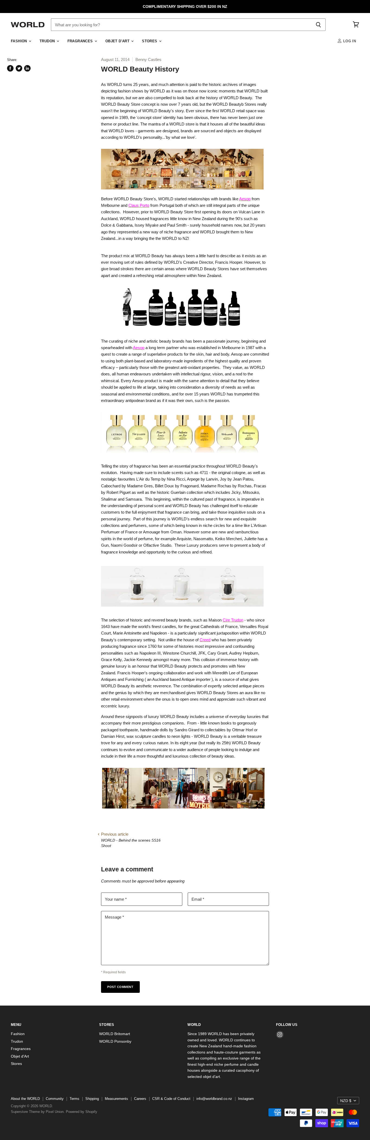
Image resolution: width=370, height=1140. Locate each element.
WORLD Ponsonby (115, 1041)
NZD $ (345, 1101)
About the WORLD (25, 1099)
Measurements (116, 1099)
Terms (74, 1099)
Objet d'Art (118, 41)
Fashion (19, 41)
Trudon (48, 41)
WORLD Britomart (114, 1034)
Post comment (120, 986)
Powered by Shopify (81, 1112)
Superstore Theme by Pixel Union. (38, 1112)
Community (55, 1099)
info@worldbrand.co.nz (214, 1099)
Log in (349, 41)
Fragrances (80, 41)
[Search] (318, 24)
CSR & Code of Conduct (171, 1099)
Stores (150, 41)
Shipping (92, 1099)
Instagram (246, 1099)
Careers (140, 1099)
